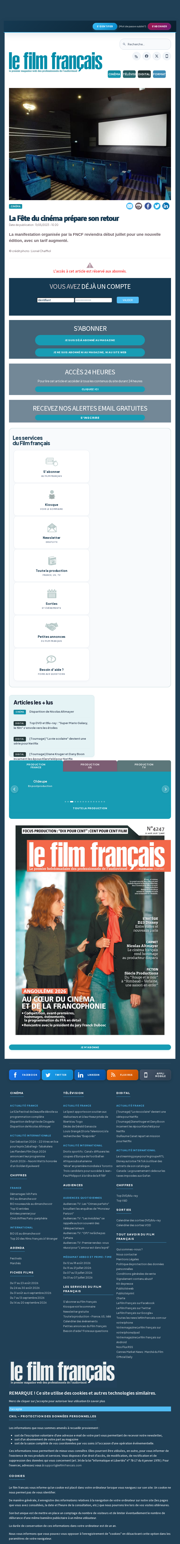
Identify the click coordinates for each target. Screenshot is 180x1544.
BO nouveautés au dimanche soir (31, 1204)
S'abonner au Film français (80, 1301)
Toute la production (90, 808)
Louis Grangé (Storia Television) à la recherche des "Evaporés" (85, 1134)
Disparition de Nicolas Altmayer (45, 711)
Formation (159, 74)
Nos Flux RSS (124, 1347)
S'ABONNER (159, 26)
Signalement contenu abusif (134, 1279)
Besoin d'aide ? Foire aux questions (85, 1331)
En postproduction (40, 783)
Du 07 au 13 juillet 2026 (77, 1272)
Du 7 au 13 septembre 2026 (27, 1297)
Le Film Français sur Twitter (133, 1308)
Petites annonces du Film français (85, 1326)
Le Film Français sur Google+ (134, 1313)
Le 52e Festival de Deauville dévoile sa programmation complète (34, 1114)
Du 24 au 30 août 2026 (25, 1288)
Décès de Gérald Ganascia (79, 1126)
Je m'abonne (90, 1047)
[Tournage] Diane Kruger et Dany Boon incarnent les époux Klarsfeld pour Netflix (49, 756)
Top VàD (121, 1200)
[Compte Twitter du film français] (157, 56)
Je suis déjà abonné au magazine (90, 340)
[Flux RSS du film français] (136, 56)
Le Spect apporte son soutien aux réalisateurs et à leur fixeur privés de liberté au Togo (85, 1116)
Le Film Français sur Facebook (135, 1303)
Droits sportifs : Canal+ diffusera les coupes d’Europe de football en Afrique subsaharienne (86, 1156)
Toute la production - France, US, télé (87, 1316)
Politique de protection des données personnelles (140, 1266)
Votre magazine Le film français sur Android (138, 1340)
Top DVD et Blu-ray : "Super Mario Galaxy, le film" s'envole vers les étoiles (51, 725)
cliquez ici (90, 389)
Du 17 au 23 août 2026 (24, 1283)
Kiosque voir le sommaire (79, 1306)
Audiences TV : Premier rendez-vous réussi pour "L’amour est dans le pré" (86, 1245)
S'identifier (105, 26)
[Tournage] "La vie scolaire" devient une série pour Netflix (50, 741)
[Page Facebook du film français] (146, 56)
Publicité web (125, 1288)
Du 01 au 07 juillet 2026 (78, 1277)
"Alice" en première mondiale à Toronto (88, 1166)
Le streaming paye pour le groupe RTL (140, 1156)
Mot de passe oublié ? (132, 26)
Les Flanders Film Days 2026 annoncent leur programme (28, 1154)
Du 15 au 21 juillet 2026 (77, 1268)
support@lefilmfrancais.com (63, 1465)
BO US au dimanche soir (25, 1233)
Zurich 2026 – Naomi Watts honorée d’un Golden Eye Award (33, 1164)
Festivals (16, 1258)
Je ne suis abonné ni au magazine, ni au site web (90, 352)
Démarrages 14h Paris (23, 1194)
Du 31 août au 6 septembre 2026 (30, 1293)
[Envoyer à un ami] (130, 206)
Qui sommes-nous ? (129, 1249)
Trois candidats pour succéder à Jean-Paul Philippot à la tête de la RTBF (87, 1173)
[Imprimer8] (139, 206)
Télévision (129, 74)
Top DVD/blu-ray (127, 1195)
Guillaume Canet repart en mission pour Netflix (138, 1138)
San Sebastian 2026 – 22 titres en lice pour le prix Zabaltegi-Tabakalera (34, 1144)
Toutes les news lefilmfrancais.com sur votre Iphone (141, 1320)
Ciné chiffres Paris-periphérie (28, 1218)
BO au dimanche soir (23, 1198)
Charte (120, 1298)
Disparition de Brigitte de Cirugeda (32, 1121)
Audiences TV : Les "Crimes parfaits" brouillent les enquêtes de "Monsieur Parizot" (86, 1208)
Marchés (15, 1263)
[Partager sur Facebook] (148, 206)
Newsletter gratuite (76, 1311)
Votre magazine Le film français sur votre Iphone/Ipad (138, 1330)
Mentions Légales (127, 1259)
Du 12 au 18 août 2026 (77, 1263)
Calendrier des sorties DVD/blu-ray (138, 1220)
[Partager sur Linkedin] (166, 206)
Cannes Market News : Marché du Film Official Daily (139, 1354)
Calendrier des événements (80, 1321)
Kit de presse (124, 1283)
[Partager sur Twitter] (157, 206)
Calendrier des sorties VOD (133, 1225)
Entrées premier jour (23, 1213)
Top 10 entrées (19, 1208)
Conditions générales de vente (136, 1273)
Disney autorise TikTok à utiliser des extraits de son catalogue (139, 1164)
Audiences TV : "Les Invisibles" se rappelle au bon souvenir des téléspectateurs (83, 1223)
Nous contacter (126, 1254)
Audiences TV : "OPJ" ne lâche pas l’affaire (84, 1235)
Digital (144, 74)
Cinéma (114, 74)
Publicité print (125, 1293)
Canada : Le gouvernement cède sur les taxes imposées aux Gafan (140, 1173)
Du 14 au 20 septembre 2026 (28, 1302)
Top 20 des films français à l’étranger (34, 1238)
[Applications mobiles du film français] (167, 56)
